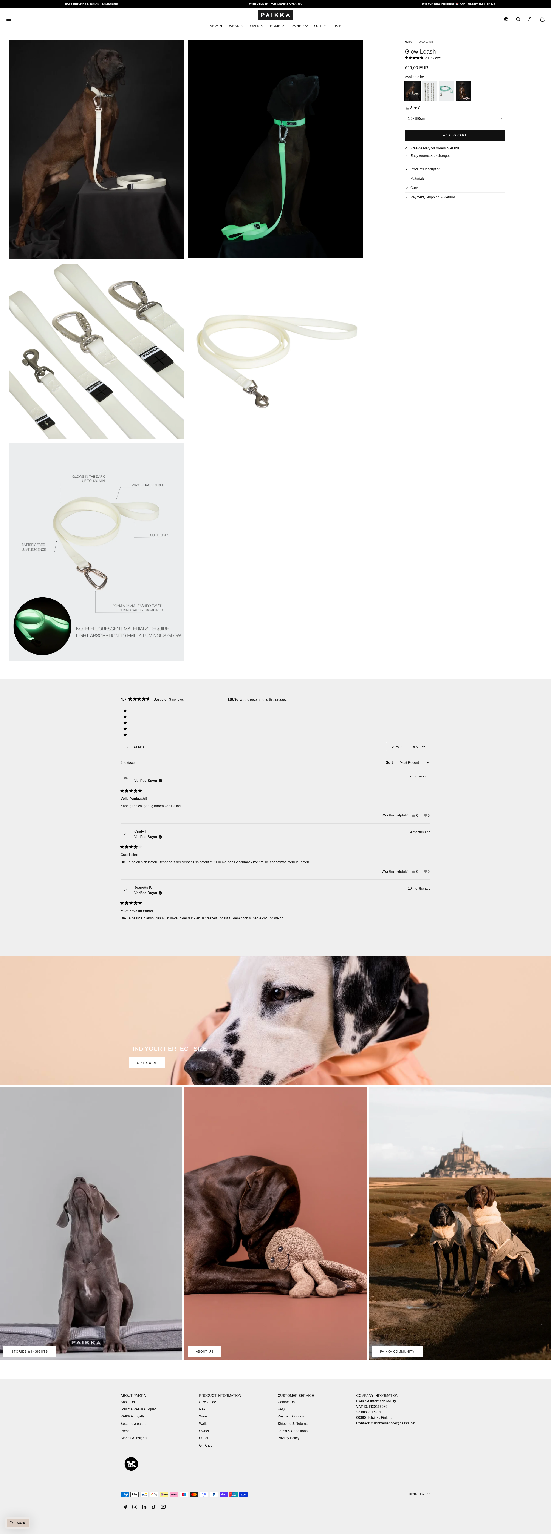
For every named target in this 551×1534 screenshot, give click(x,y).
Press (125, 1431)
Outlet (321, 26)
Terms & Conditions (293, 1431)
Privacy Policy (288, 1438)
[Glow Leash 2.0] (429, 91)
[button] (8, 19)
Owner (297, 26)
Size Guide (207, 1402)
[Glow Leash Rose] (463, 91)
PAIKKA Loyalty (133, 1416)
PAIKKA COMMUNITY (397, 1351)
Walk (255, 26)
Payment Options (291, 1416)
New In (216, 26)
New (202, 1409)
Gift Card (206, 1445)
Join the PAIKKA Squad (139, 1409)
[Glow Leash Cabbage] (446, 91)
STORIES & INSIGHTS (29, 1351)
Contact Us (286, 1402)
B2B (338, 26)
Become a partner (134, 1423)
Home (275, 26)
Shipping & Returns (293, 1423)
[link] (506, 19)
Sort (390, 762)
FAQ (281, 1409)
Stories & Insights (134, 1438)
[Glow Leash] (412, 91)
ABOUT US (205, 1351)
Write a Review (412, 748)
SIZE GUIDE (147, 1063)
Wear (234, 26)
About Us (128, 1402)
